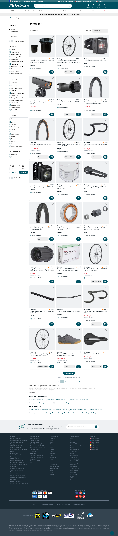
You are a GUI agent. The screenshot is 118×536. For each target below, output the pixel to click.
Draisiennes (73, 464)
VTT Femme (73, 474)
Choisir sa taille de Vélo (37, 446)
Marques (18, 18)
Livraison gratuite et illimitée (75, 1)
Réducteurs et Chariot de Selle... (57, 399)
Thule (52, 442)
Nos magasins (34, 442)
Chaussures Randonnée (77, 446)
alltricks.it (95, 446)
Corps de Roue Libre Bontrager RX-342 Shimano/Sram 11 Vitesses (94, 228)
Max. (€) (21, 166)
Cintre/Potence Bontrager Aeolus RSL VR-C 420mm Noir (95, 312)
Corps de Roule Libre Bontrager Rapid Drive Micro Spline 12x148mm (42, 61)
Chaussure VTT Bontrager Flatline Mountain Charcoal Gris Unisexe (66, 354)
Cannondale (53, 464)
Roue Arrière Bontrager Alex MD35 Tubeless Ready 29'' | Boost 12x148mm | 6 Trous (68, 61)
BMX (40, 11)
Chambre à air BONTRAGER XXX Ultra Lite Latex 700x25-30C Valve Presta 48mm (68, 269)
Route (19, 11)
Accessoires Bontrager (62, 403)
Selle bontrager (34, 409)
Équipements (14, 34)
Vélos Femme (74, 470)
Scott (51, 472)
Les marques (54, 436)
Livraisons (33, 451)
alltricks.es (95, 442)
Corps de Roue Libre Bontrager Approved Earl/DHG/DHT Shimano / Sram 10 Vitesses (42, 269)
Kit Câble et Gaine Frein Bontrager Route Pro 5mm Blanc (68, 187)
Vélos (71, 438)
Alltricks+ (13, 479)
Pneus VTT (73, 444)
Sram (51, 447)
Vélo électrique (74, 449)
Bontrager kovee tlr (64, 413)
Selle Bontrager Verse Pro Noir (92, 354)
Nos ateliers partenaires (37, 447)
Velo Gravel (73, 472)
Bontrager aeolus (47, 409)
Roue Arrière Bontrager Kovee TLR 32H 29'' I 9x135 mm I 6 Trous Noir (95, 269)
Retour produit (34, 440)
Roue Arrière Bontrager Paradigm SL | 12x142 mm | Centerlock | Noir (40, 354)
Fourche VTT (74, 461)
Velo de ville (73, 453)
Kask (51, 440)
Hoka (51, 463)
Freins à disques (75, 463)
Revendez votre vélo (36, 457)
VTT (12, 11)
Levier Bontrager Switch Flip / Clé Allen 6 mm (95, 187)
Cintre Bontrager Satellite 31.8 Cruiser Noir (68, 311)
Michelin (52, 461)
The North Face (54, 466)
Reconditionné (92, 11)
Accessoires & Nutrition (78, 11)
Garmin (52, 451)
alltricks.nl (95, 449)
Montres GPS (74, 455)
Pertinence (97, 30)
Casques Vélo (74, 476)
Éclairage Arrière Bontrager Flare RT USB (95, 60)
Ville (34, 11)
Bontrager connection (36, 413)
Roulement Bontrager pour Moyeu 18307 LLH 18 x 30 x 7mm (68, 228)
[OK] (96, 426)
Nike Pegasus (54, 468)
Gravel (27, 11)
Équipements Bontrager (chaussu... (41, 403)
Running (48, 11)
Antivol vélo (73, 466)
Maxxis (52, 446)
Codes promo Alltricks (16, 470)
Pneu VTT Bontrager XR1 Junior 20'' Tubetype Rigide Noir (40, 228)
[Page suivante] (79, 381)
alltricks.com (96, 440)
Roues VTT (73, 447)
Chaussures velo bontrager (78, 409)
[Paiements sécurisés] (42, 495)
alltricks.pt (95, 447)
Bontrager (12, 29)
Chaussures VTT (75, 451)
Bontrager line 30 (78, 413)
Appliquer (23, 172)
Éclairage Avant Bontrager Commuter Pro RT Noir (41, 102)
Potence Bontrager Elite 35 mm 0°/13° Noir (68, 102)
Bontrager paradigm (61, 409)
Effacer (13, 172)
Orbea (52, 474)
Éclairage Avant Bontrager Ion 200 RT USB (41, 187)
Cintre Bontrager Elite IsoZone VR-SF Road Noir (95, 145)
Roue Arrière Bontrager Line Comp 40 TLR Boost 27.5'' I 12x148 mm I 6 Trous (68, 145)
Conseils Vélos (34, 449)
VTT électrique (74, 459)
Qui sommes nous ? (16, 438)
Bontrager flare (50, 413)
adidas (52, 470)
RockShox (53, 457)
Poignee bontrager (91, 413)
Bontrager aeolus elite (95, 409)
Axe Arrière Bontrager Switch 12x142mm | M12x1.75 (42, 312)
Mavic (52, 449)
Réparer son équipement (17, 475)
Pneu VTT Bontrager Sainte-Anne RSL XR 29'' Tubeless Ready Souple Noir (95, 102)
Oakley (52, 455)
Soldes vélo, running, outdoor (19, 483)
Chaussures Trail (75, 468)
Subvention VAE (35, 461)
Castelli (52, 438)
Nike (51, 459)
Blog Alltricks (14, 453)
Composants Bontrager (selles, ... (80, 399)
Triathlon (65, 11)
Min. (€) (12, 166)
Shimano (52, 444)
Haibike (52, 453)
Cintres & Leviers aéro (37, 399)
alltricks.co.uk (96, 438)
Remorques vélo (75, 480)
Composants (14, 31)
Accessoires (14, 36)
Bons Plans (104, 11)
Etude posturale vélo (36, 455)
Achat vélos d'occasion (17, 462)
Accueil (12, 18)
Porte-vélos (73, 457)
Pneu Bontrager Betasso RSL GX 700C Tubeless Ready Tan (40, 145)
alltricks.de (95, 444)
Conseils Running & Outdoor (38, 444)
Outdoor (56, 11)
